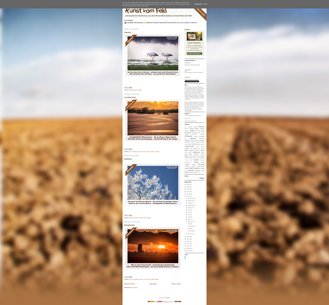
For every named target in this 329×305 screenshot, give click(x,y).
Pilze (202, 153)
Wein (186, 170)
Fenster (194, 132)
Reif (141, 217)
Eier (197, 131)
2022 (188, 194)
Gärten (202, 134)
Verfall (193, 166)
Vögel (131, 90)
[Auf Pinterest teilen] (131, 87)
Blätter (197, 128)
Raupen (202, 154)
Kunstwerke (195, 144)
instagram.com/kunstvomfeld (195, 72)
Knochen (197, 142)
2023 (188, 191)
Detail (135, 217)
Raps (190, 154)
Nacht (191, 150)
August (190, 207)
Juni (189, 212)
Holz (192, 140)
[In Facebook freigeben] (130, 87)
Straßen (187, 164)
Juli (189, 210)
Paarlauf (127, 32)
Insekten (201, 140)
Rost (198, 156)
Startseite (153, 284)
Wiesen (140, 90)
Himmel (141, 279)
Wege (202, 168)
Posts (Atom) (134, 287)
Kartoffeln (187, 142)
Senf (191, 160)
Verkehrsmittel (200, 166)
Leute (202, 146)
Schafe (186, 158)
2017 (188, 243)
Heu (186, 138)
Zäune (196, 172)
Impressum (188, 118)
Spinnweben (188, 162)
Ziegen (199, 172)
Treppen (187, 166)
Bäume (131, 217)
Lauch (197, 146)
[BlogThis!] (126, 87)
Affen (186, 126)
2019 (188, 239)
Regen (187, 156)
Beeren (187, 128)
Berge (192, 128)
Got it (205, 4)
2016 (188, 246)
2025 (188, 187)
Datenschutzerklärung (191, 121)
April (189, 217)
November (191, 200)
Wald (149, 217)
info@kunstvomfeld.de (195, 115)
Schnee (144, 151)
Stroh (194, 164)
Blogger (168, 297)
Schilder (191, 158)
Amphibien (190, 127)
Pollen (186, 154)
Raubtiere (196, 154)
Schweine (187, 160)
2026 (188, 184)
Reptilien (194, 156)
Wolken (157, 279)
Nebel (202, 150)
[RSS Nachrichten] (151, 301)
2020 (188, 236)
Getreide (201, 136)
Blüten (202, 128)
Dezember (191, 198)
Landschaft (135, 151)
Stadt (152, 279)
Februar (190, 221)
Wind (203, 170)
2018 (188, 241)
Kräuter (186, 144)
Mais (191, 148)
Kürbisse (202, 144)
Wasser (135, 90)
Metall (195, 149)
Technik (201, 164)
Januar (190, 233)
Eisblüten (128, 159)
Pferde (190, 152)
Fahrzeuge (188, 133)
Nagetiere (197, 150)
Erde (202, 131)
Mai (189, 214)
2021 (188, 196)
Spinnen (202, 160)
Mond (202, 148)
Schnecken (196, 158)
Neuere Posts (129, 284)
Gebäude (135, 279)
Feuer (131, 279)
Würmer (192, 172)
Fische (202, 132)
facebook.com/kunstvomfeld (192, 65)
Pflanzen (196, 153)
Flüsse (186, 134)
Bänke (195, 127)
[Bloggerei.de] (159, 301)
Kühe (190, 144)
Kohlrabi (202, 142)
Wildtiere (198, 170)
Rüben (202, 156)
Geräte (196, 136)
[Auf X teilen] (128, 87)
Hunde (196, 140)
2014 (188, 250)
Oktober (190, 203)
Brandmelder (129, 225)
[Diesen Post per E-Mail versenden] (125, 87)
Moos (186, 150)
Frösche (194, 134)
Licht (139, 151)
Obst (186, 152)
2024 (188, 189)
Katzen (192, 142)
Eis (130, 151)
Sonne (148, 151)
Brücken (187, 131)
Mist (199, 148)
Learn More (198, 4)
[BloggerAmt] (168, 301)
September (191, 205)
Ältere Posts (176, 284)
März (189, 219)
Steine (202, 162)
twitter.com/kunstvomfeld (191, 79)
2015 (188, 248)
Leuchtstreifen (130, 97)
